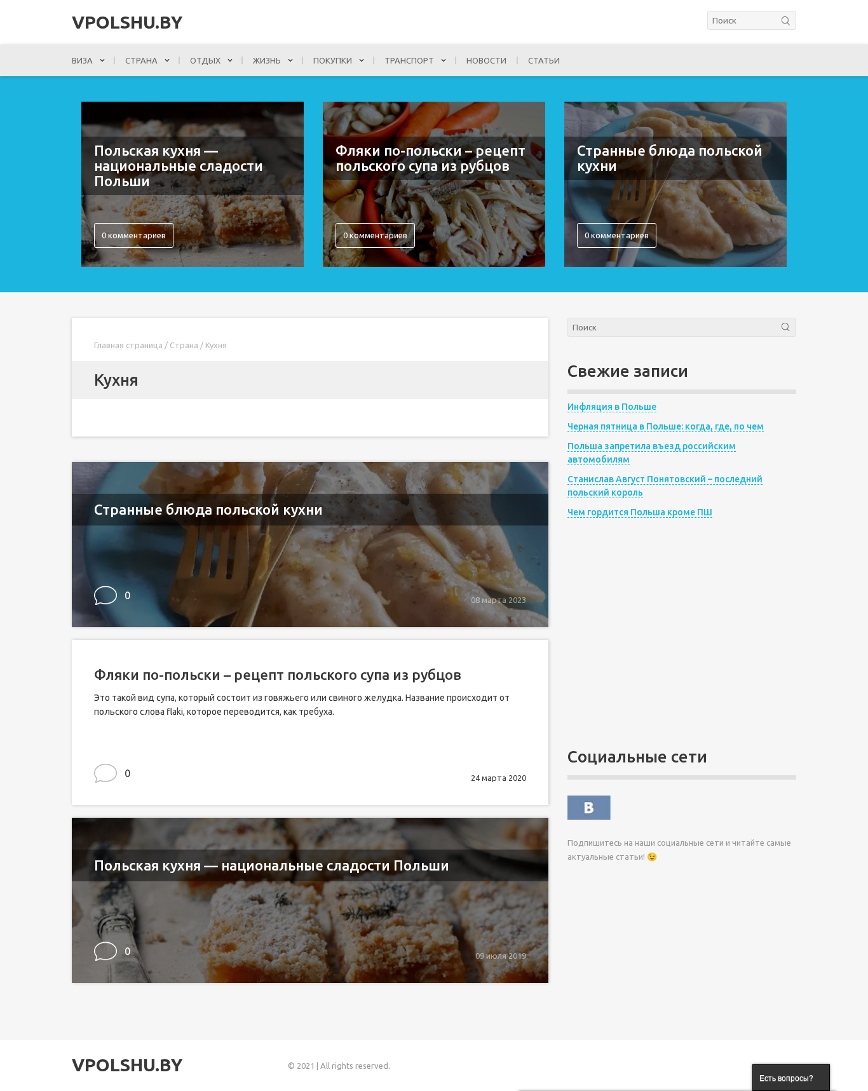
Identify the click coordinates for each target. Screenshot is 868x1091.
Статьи (544, 60)
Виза (82, 60)
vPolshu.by (127, 22)
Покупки (332, 60)
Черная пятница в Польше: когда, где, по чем (665, 426)
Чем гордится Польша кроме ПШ (639, 512)
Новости (486, 60)
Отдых (205, 60)
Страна (141, 60)
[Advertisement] (681, 633)
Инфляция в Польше (611, 407)
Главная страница (128, 345)
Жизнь (267, 60)
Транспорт (409, 60)
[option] (192, 184)
